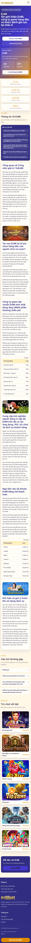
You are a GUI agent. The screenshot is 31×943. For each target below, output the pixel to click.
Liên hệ (3, 922)
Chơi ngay (25, 730)
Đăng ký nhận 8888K (15, 38)
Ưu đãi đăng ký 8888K (15, 72)
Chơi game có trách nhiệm (9, 891)
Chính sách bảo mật (7, 889)
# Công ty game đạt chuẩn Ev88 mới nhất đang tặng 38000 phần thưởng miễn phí (15, 140)
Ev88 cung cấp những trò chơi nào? (15, 676)
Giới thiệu (4, 916)
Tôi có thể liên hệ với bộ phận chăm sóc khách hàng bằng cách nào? (15, 683)
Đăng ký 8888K (15, 868)
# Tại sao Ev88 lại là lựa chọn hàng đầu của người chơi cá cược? (14, 135)
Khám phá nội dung (15, 43)
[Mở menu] (28, 2)
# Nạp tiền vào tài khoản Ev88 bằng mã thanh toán (14, 152)
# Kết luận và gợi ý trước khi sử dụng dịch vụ (15, 157)
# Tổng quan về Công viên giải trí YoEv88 (14, 130)
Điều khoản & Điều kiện (8, 886)
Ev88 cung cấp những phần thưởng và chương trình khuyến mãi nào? (15, 691)
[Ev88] (7, 3)
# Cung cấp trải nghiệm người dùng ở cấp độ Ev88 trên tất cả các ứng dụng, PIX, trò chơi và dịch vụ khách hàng (15, 146)
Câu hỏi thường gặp (7, 919)
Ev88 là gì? (15, 670)
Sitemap (3, 933)
